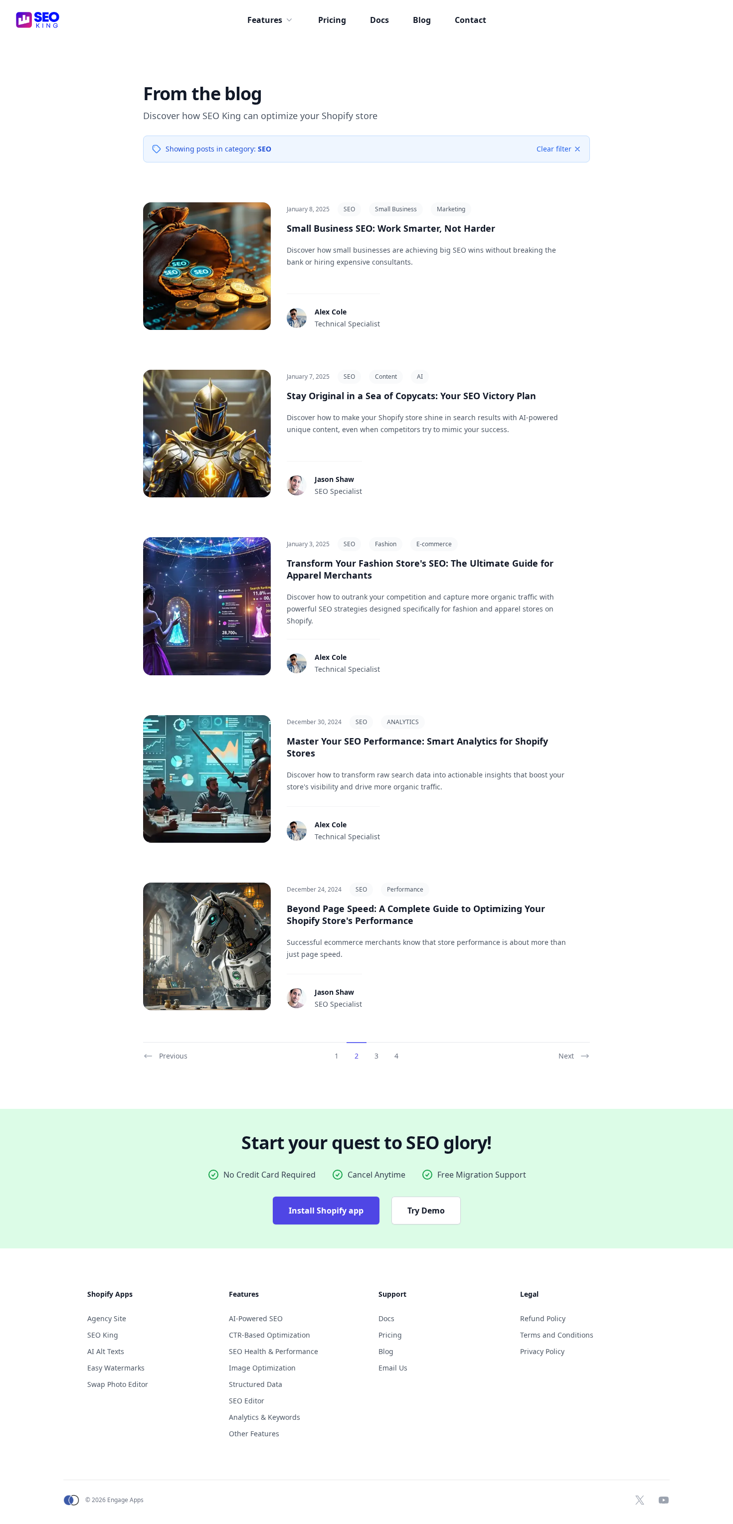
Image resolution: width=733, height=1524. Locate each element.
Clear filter (554, 148)
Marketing (451, 209)
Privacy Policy (542, 1351)
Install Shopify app (326, 1210)
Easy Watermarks (116, 1367)
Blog (422, 19)
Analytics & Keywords (264, 1417)
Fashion (385, 544)
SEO (349, 209)
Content (386, 376)
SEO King (102, 1335)
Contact (470, 19)
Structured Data (255, 1384)
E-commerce (434, 544)
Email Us (392, 1367)
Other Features (254, 1433)
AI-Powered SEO (256, 1318)
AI (420, 376)
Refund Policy (542, 1318)
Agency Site (106, 1318)
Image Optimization (262, 1367)
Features (264, 19)
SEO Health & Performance (273, 1351)
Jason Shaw (334, 479)
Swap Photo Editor (117, 1384)
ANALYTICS (403, 722)
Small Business (396, 209)
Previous (173, 1056)
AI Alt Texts (105, 1351)
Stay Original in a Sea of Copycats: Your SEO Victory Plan (411, 396)
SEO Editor (246, 1400)
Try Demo (426, 1210)
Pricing (332, 19)
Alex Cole (331, 311)
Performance (405, 889)
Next (566, 1056)
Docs (379, 19)
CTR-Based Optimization (269, 1335)
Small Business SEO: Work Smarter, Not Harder (391, 228)
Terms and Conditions (556, 1335)
